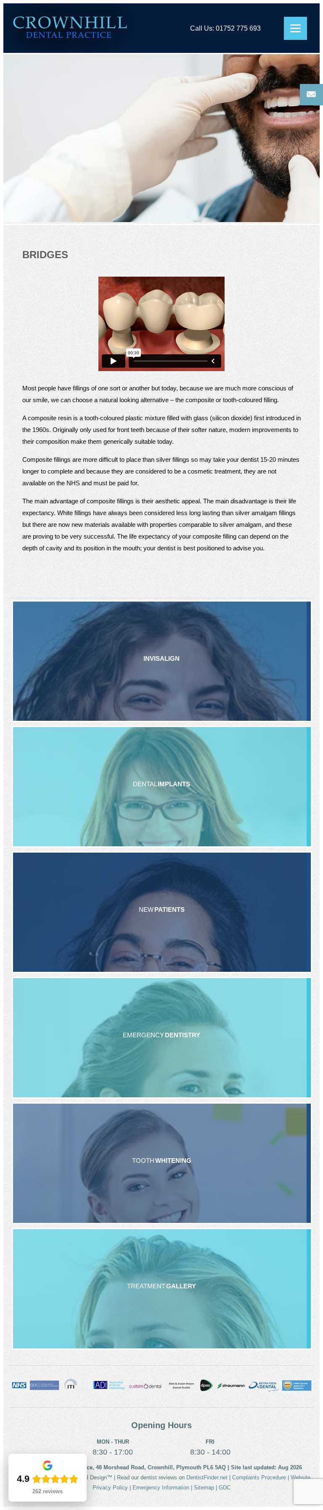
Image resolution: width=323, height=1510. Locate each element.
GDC (224, 1487)
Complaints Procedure (259, 1477)
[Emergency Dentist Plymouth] (162, 1037)
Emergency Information (160, 1487)
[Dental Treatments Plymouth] (162, 1288)
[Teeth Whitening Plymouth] (162, 1163)
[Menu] (295, 28)
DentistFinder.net (207, 1477)
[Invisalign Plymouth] (162, 661)
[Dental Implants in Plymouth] (162, 786)
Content (311, 94)
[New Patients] (162, 912)
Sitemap (204, 1487)
